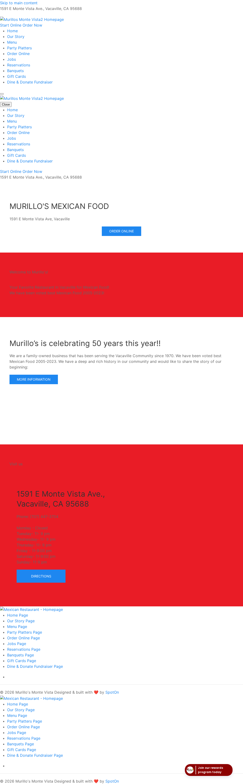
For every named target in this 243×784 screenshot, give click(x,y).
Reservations (18, 65)
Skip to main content (18, 2)
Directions (41, 576)
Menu (12, 42)
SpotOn (112, 692)
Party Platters (19, 48)
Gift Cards (16, 76)
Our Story (15, 36)
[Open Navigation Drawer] (2, 94)
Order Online (18, 53)
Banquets (15, 70)
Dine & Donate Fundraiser (30, 82)
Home (12, 30)
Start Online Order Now (21, 25)
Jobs (11, 59)
